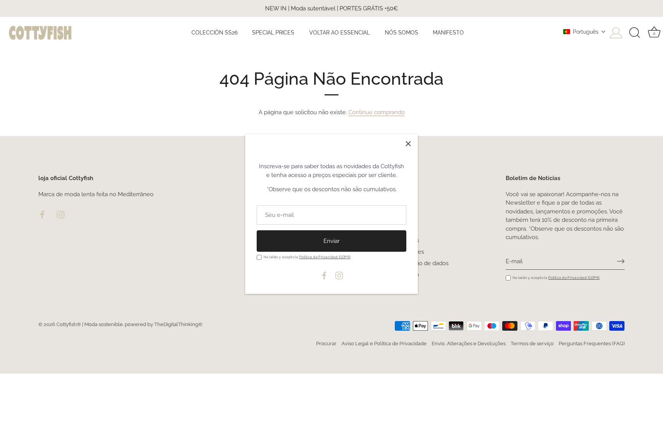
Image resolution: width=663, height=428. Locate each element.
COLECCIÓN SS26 (214, 32)
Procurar (326, 343)
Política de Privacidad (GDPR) (325, 257)
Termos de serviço (532, 343)
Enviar (331, 241)
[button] (584, 32)
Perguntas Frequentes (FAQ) (592, 343)
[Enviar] (621, 261)
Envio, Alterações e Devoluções (469, 343)
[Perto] (408, 143)
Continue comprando (376, 112)
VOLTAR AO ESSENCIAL (339, 32)
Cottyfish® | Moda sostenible (89, 324)
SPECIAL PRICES (273, 32)
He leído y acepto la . (307, 257)
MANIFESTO (448, 32)
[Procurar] (634, 33)
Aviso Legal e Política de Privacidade (384, 343)
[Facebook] (324, 275)
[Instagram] (339, 275)
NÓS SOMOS (401, 32)
